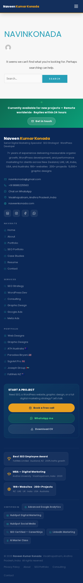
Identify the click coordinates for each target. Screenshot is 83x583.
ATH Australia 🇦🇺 (18, 348)
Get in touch (43, 121)
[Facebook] (25, 213)
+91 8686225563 (18, 185)
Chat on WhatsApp (20, 191)
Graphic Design (17, 305)
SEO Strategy (16, 286)
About (11, 236)
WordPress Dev (17, 292)
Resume (13, 262)
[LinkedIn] (7, 213)
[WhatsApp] (34, 213)
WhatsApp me (43, 418)
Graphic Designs (18, 342)
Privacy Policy (12, 567)
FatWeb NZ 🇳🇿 (16, 374)
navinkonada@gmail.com (24, 179)
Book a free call (43, 407)
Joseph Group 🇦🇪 (18, 368)
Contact (13, 268)
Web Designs (16, 335)
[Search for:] (23, 78)
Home (11, 230)
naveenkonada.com (21, 203)
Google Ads (15, 312)
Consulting (14, 299)
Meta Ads (13, 318)
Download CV (44, 429)
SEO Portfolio (16, 249)
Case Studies (16, 256)
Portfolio (13, 243)
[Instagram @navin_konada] (16, 213)
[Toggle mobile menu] (76, 6)
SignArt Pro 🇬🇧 (16, 361)
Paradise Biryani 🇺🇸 (19, 355)
